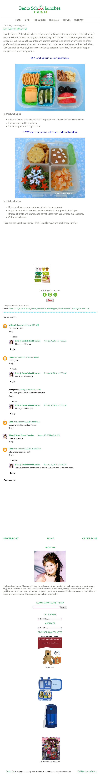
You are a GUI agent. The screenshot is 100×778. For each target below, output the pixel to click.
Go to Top (10, 771)
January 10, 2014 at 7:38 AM (55, 341)
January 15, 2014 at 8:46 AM (55, 465)
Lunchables (41, 309)
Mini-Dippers (52, 309)
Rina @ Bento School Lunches (27, 341)
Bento (11, 309)
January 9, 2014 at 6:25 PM (30, 390)
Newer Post (11, 538)
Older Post (89, 538)
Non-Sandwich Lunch (66, 309)
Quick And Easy (82, 309)
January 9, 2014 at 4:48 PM (28, 357)
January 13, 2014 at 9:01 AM (49, 435)
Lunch (33, 309)
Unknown (13, 357)
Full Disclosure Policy (87, 771)
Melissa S (12, 325)
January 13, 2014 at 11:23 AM (29, 449)
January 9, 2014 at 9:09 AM (28, 325)
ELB (16, 309)
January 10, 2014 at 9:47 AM (29, 422)
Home (50, 538)
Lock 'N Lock (24, 309)
